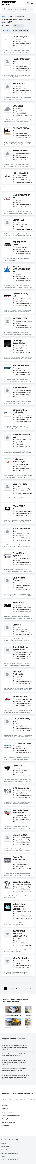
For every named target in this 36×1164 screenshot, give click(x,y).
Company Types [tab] (7, 1099)
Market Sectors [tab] (20, 1099)
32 (27, 988)
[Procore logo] (9, 2)
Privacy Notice (5, 1146)
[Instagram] (13, 1139)
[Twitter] (9, 1139)
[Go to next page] (30, 988)
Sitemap (3, 1156)
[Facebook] (5, 1139)
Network (6, 4)
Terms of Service (5, 1150)
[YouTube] (17, 1139)
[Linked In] (2, 1139)
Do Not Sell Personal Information (9, 1153)
